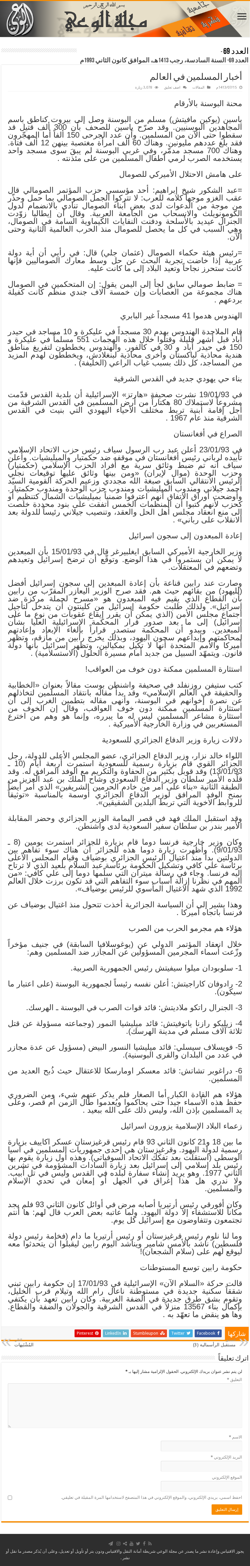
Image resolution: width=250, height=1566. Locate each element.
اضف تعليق (172, 87)
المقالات (198, 87)
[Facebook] (144, 1544)
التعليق (234, 1379)
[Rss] (149, 1544)
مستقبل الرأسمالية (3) (214, 1342)
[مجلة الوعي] (125, 19)
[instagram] (118, 1544)
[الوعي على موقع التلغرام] (111, 1544)
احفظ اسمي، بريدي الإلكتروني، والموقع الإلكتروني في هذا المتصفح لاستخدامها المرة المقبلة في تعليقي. (151, 1497)
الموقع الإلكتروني (227, 1477)
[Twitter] (138, 1544)
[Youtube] (131, 1544)
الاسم (235, 1437)
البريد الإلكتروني (226, 1457)
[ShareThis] (125, 1544)
